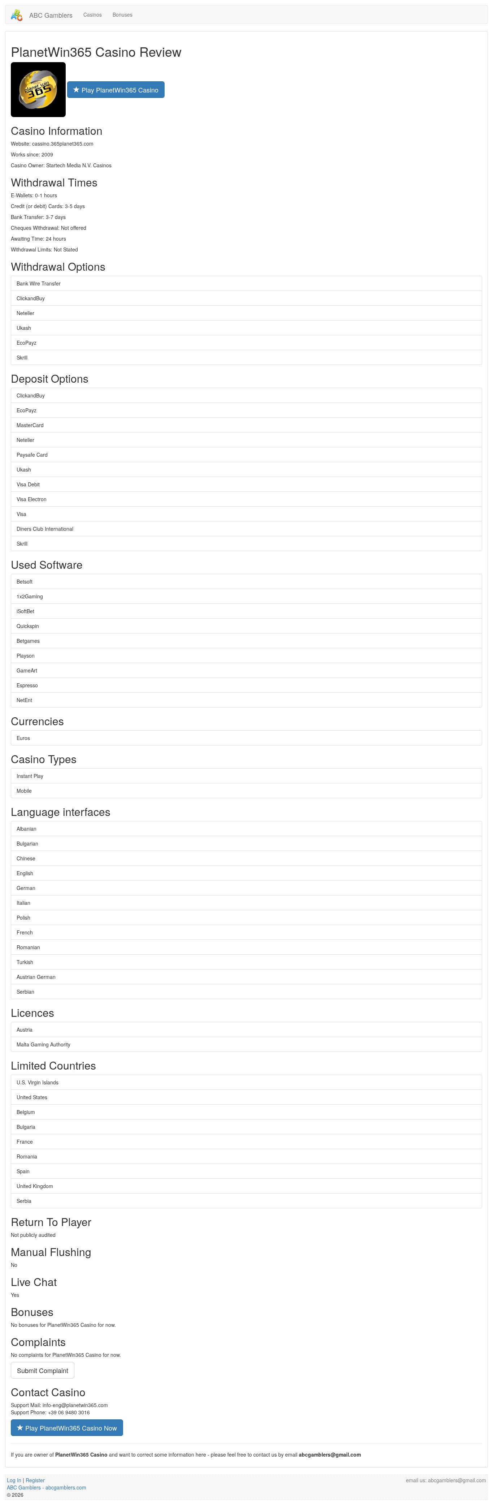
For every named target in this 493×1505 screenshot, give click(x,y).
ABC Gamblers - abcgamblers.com (46, 1487)
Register (35, 1480)
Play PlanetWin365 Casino (119, 89)
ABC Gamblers (50, 15)
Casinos (92, 14)
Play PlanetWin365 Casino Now (70, 1427)
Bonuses (122, 14)
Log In (14, 1480)
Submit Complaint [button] (42, 1370)
